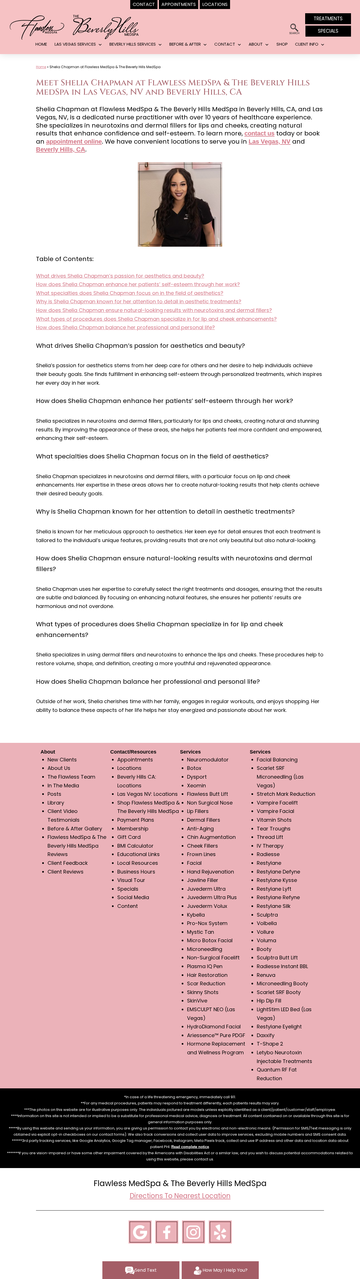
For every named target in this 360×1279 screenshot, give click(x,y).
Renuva (266, 975)
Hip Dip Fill (269, 1000)
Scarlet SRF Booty (279, 992)
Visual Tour (131, 880)
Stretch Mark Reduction (286, 793)
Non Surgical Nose (210, 802)
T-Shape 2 (270, 1043)
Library (56, 802)
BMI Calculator (135, 845)
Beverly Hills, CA (60, 149)
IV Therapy (270, 845)
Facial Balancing (277, 759)
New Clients (62, 759)
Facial (194, 862)
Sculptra (267, 914)
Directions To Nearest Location (180, 1195)
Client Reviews (66, 871)
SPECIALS (328, 31)
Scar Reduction (206, 983)
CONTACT (224, 44)
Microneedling (204, 949)
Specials (127, 888)
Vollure (265, 931)
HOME (41, 44)
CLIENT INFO (306, 44)
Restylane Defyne (278, 871)
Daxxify (265, 1035)
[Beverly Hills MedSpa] (106, 26)
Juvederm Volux (207, 906)
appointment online (74, 141)
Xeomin (196, 785)
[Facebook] (166, 1231)
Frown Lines (201, 854)
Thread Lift (270, 837)
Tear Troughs (274, 828)
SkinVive (197, 1000)
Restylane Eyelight (279, 1026)
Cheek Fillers (202, 845)
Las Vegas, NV (270, 141)
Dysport (197, 776)
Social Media (133, 897)
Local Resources (137, 862)
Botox (194, 768)
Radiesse (268, 854)
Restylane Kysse (277, 880)
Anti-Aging (200, 828)
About (256, 44)
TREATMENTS (328, 18)
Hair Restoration (207, 975)
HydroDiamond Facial (214, 1026)
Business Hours (136, 871)
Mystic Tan (200, 931)
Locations (129, 768)
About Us (59, 768)
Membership (132, 828)
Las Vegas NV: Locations (147, 793)
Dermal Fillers (203, 819)
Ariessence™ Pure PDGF (216, 1035)
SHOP (282, 44)
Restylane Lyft (274, 888)
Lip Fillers (198, 811)
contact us (259, 133)
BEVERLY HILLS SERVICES (132, 44)
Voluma (266, 940)
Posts (54, 793)
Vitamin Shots (274, 819)
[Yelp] (220, 1231)
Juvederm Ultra (206, 888)
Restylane (269, 862)
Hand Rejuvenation (210, 871)
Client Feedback (68, 862)
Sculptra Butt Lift (277, 957)
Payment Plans (135, 819)
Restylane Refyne (278, 897)
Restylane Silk (274, 906)
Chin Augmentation (211, 837)
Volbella (267, 923)
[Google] (140, 1231)
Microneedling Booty (282, 983)
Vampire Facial (275, 811)
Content (127, 906)
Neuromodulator (208, 759)
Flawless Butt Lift (207, 793)
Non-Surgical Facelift (213, 957)
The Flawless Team (71, 776)
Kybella (196, 914)
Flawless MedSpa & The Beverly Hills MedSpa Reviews (77, 846)
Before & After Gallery (75, 828)
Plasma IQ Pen (204, 966)
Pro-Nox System (207, 923)
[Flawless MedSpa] (37, 26)
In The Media (63, 785)
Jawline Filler (202, 880)
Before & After (185, 44)
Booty (264, 949)
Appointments (135, 759)
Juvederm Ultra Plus (212, 897)
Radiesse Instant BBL (282, 966)
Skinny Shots (203, 992)
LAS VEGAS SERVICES (75, 44)
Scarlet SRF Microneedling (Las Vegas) (280, 777)
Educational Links (138, 854)
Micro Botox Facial (210, 940)
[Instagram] (193, 1231)
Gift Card (129, 837)
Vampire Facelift (277, 802)
